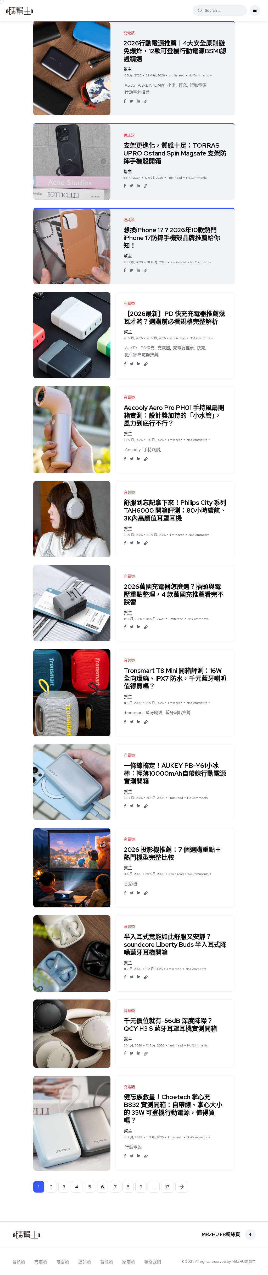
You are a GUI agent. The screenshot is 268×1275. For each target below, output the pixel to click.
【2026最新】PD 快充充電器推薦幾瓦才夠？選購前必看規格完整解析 (174, 318)
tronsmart (134, 712)
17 (167, 1187)
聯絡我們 (152, 1262)
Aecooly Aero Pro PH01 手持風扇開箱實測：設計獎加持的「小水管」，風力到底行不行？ (174, 415)
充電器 (164, 348)
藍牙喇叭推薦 (178, 712)
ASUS (130, 85)
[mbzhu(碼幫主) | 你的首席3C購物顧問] (19, 10)
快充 (201, 348)
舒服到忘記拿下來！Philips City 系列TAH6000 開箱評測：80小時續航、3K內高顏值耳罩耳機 (175, 510)
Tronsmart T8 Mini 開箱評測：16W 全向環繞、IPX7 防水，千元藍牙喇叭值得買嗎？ (175, 678)
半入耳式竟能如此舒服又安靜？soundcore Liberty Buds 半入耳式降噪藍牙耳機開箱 (175, 944)
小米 (171, 85)
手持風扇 (151, 449)
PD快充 (148, 348)
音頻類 (18, 1262)
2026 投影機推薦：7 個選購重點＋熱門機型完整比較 (172, 853)
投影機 (131, 884)
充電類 (40, 1262)
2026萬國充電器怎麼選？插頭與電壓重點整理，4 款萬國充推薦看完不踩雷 (174, 594)
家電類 (128, 1262)
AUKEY (144, 85)
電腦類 (62, 1262)
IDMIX (159, 85)
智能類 (106, 1262)
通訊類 (84, 1262)
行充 (182, 85)
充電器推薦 (183, 348)
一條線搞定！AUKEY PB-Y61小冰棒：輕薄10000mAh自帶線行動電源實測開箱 (175, 773)
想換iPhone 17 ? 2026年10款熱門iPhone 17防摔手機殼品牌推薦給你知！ (172, 238)
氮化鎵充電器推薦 (141, 354)
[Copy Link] (145, 101)
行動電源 (198, 85)
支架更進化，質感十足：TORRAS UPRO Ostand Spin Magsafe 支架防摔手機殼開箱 (175, 153)
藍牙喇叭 (154, 712)
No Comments (198, 75)
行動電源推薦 (137, 92)
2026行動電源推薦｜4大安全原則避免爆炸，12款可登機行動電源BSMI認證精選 (175, 51)
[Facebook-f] (250, 1234)
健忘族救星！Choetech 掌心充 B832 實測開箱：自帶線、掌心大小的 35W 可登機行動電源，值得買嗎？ (173, 1109)
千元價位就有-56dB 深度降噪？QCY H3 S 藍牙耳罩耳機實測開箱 (170, 1025)
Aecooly (133, 449)
